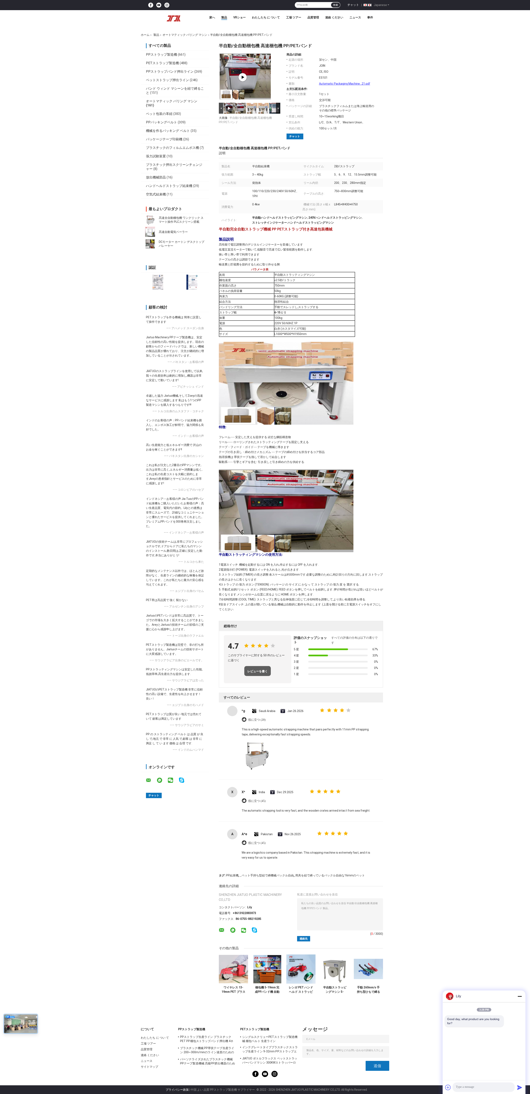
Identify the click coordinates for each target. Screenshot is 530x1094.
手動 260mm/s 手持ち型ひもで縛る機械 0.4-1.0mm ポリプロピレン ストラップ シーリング (368, 990)
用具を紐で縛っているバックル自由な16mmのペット (330, 875)
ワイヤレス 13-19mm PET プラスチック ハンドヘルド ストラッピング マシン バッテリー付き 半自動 (233, 990)
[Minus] (519, 996)
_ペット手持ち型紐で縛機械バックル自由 (267, 875)
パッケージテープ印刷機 (164, 139)
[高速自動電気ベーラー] (150, 232)
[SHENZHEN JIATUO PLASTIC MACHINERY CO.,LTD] (173, 18)
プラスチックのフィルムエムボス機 (172, 148)
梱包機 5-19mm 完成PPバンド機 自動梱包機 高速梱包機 (267, 990)
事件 (370, 17)
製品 (224, 17)
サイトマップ (149, 1066)
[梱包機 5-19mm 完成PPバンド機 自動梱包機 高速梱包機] (267, 969)
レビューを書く (257, 671)
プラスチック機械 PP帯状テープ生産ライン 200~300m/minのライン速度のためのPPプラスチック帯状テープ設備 (207, 1050)
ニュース (355, 17)
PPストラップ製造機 (161, 55)
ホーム (145, 34)
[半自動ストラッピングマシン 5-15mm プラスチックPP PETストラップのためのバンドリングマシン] (334, 969)
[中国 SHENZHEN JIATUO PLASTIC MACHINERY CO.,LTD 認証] (158, 282)
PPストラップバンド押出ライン (170, 71)
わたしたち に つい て (266, 17)
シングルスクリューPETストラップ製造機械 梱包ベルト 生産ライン (270, 1039)
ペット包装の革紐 (159, 114)
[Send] (519, 1087)
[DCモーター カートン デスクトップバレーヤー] (150, 244)
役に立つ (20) (257, 719)
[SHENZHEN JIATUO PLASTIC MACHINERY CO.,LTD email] (151, 780)
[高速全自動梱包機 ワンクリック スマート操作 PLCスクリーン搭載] (150, 220)
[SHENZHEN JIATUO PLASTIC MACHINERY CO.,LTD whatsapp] (162, 780)
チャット (353, 4)
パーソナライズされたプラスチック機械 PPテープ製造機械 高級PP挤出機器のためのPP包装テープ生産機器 (207, 1062)
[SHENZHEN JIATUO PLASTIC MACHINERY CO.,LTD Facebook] (150, 5)
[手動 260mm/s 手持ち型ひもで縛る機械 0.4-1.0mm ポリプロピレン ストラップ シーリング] (368, 969)
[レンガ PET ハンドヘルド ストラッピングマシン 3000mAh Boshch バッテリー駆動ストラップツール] (301, 969)
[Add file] (448, 1087)
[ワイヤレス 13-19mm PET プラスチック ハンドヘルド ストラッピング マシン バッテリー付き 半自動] (233, 969)
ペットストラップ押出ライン (167, 80)
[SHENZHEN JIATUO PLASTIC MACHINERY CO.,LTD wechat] (173, 780)
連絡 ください (334, 17)
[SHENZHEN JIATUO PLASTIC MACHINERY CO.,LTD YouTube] (159, 5)
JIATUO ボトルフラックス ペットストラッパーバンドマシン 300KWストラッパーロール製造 (269, 1061)
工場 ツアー (293, 17)
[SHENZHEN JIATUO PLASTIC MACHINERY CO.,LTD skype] (184, 780)
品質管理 (313, 17)
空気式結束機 (156, 194)
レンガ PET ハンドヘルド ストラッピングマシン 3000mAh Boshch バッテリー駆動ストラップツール (301, 990)
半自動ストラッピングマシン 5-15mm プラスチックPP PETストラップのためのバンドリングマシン (335, 990)
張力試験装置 (156, 156)
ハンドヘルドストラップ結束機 (169, 186)
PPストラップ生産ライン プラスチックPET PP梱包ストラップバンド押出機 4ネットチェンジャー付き (206, 1039)
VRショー (239, 17)
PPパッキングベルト (161, 122)
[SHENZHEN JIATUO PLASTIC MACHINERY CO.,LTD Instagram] (167, 5)
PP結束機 (232, 875)
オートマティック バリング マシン (185, 34)
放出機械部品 (156, 177)
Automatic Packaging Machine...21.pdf (344, 83)
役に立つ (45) (257, 800)
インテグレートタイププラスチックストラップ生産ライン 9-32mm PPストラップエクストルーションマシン (270, 1050)
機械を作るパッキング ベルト (168, 131)
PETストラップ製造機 (162, 63)
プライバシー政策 (177, 1089)
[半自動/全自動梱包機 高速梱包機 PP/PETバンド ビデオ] (242, 77)
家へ (212, 17)
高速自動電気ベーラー (173, 232)
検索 (335, 5)
